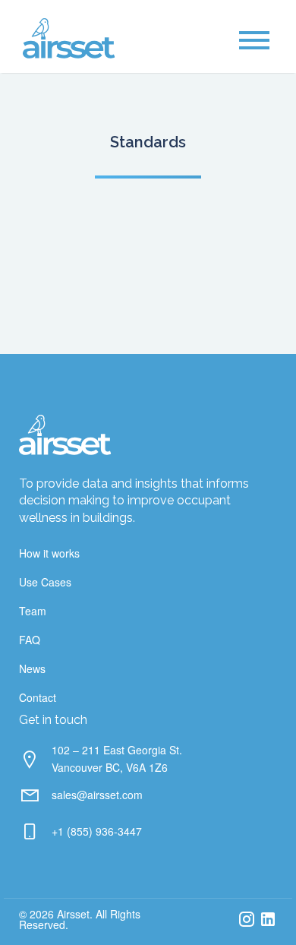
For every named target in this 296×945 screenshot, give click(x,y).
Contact (37, 697)
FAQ (29, 639)
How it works (49, 553)
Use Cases (45, 581)
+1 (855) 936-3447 (97, 831)
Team (32, 610)
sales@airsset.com (97, 794)
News (32, 668)
